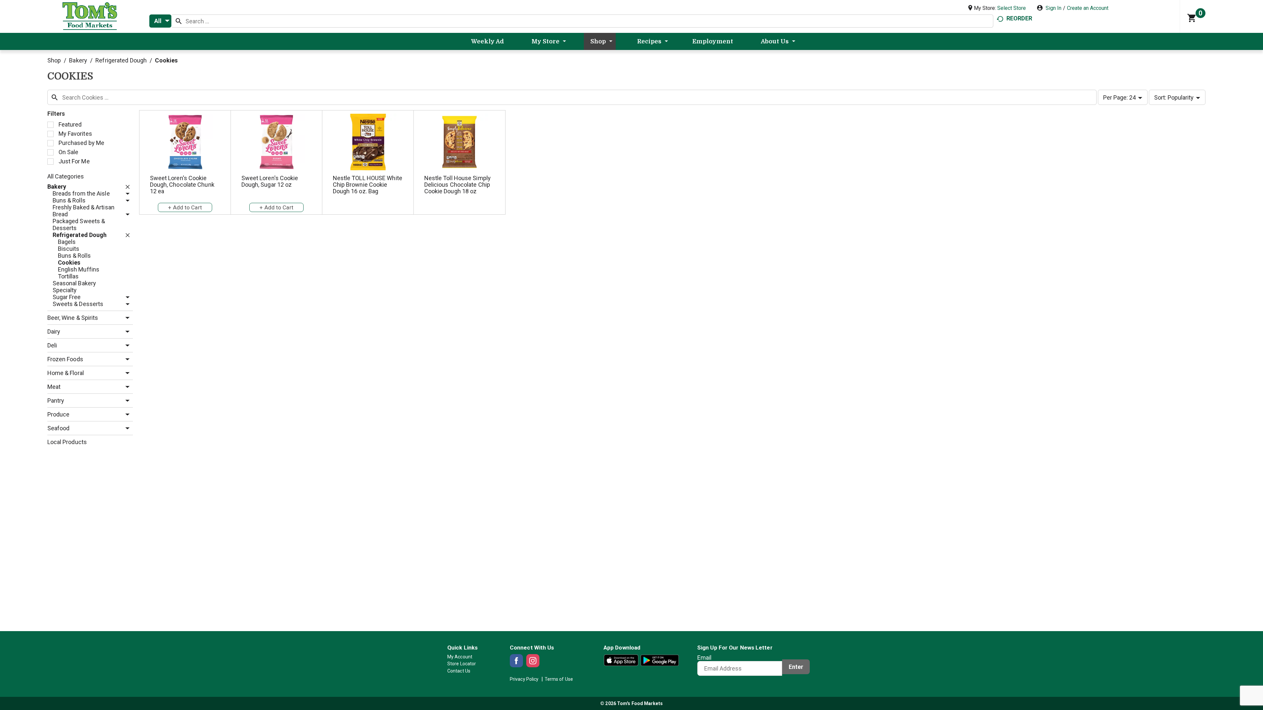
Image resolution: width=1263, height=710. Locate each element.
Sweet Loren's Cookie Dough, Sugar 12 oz (269, 181)
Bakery (78, 60)
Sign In (1053, 8)
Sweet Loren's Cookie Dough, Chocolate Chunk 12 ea (182, 185)
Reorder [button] (1019, 18)
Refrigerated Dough (121, 60)
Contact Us (458, 671)
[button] (126, 186)
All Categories (65, 176)
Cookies (166, 60)
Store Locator (461, 663)
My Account (459, 656)
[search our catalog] (178, 21)
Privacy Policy (524, 679)
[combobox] (160, 21)
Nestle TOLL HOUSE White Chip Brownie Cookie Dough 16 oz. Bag (367, 185)
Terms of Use (559, 679)
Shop (54, 60)
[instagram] (532, 660)
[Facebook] (516, 660)
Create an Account (1087, 8)
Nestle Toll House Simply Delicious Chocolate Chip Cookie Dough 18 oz (457, 185)
